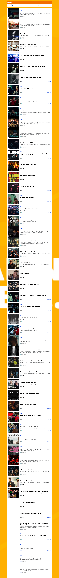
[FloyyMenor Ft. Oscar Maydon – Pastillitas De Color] (13, 373)
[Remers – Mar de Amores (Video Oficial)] (13, 558)
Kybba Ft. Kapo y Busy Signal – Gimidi (28, 175)
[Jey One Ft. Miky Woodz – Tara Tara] (13, 384)
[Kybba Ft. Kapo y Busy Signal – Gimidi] (13, 177)
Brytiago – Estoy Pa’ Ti (25, 273)
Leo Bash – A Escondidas (25, 458)
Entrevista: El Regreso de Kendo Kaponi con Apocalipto (32, 251)
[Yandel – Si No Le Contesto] (13, 101)
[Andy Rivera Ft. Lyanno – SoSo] (13, 90)
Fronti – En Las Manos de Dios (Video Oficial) (29, 317)
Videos (21, 10)
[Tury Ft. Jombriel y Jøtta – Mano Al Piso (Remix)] (13, 417)
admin (23, 26)
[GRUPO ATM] (12, 5)
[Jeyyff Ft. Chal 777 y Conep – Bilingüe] (13, 569)
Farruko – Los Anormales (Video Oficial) (29, 240)
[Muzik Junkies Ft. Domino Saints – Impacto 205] (13, 122)
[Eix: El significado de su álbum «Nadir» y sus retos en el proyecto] (13, 493)
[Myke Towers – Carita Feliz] (13, 231)
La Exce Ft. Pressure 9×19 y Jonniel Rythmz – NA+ (30, 77)
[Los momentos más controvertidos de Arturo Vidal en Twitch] (12, 2)
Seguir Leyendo (49, 16)
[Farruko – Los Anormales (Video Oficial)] (13, 242)
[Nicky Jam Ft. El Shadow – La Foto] (13, 482)
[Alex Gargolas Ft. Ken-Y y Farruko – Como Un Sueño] (13, 362)
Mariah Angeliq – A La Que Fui (26, 339)
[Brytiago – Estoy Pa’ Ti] (13, 275)
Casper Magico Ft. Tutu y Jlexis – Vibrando (29, 208)
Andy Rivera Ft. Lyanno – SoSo (26, 88)
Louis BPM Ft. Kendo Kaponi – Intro (27, 502)
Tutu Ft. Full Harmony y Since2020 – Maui (29, 546)
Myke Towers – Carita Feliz (26, 230)
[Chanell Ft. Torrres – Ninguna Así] (13, 199)
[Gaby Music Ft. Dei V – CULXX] (13, 144)
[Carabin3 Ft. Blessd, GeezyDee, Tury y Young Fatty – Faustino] (13, 537)
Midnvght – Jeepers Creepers (26, 110)
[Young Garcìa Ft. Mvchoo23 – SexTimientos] (13, 428)
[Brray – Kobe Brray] (13, 13)
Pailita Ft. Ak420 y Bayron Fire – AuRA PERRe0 (29, 393)
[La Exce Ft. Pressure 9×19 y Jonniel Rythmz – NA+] (13, 79)
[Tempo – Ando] (13, 35)
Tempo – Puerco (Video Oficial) (27, 328)
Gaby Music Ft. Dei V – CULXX (26, 142)
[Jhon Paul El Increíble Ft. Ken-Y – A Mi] (13, 166)
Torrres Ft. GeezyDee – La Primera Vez (28, 404)
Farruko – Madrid (24, 131)
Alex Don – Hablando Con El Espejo (27, 219)
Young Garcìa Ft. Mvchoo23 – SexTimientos (29, 426)
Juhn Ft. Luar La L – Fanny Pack (26, 469)
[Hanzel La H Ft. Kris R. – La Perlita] (13, 188)
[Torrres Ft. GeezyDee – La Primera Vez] (13, 406)
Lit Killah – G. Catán (24, 448)
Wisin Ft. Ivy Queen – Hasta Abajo (27, 22)
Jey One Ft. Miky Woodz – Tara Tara (28, 382)
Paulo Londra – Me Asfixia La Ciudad (28, 437)
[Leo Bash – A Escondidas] (13, 460)
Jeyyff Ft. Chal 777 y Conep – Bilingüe (28, 568)
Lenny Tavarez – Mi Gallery (26, 262)
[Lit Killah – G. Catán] (13, 449)
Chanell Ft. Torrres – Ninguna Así (27, 197)
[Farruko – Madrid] (13, 133)
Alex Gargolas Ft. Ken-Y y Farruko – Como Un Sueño (31, 360)
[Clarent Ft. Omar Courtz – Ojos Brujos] (13, 46)
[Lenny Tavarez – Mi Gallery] (13, 264)
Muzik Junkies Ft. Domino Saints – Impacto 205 (30, 121)
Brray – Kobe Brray (24, 12)
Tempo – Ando (23, 33)
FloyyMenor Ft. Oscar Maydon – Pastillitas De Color (31, 371)
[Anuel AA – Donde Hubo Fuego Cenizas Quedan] (13, 308)
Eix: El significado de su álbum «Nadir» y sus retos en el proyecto (34, 491)
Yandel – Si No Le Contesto (26, 99)
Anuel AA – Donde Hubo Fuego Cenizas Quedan (30, 306)
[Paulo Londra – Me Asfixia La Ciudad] (13, 439)
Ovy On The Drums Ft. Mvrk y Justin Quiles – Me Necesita (32, 55)
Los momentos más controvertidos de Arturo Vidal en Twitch (21, 2)
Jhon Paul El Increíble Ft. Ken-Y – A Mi (28, 164)
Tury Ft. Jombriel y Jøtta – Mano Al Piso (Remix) (30, 415)
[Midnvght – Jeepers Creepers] (13, 112)
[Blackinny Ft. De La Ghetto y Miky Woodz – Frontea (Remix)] (13, 68)
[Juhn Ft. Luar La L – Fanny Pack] (13, 471)
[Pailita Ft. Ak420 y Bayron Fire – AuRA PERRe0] (13, 395)
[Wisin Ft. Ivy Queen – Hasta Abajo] (13, 24)
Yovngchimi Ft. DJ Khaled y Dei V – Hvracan (29, 284)
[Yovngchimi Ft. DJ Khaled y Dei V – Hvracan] (13, 286)
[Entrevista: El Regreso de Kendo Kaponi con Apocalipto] (13, 253)
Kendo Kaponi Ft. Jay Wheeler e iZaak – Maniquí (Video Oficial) (33, 295)
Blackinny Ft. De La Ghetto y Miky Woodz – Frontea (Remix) (32, 66)
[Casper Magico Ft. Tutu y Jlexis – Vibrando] (13, 210)
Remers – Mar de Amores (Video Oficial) (29, 557)
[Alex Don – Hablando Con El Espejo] (13, 221)
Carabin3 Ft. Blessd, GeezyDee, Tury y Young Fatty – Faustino (33, 535)
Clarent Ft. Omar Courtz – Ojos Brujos (28, 44)
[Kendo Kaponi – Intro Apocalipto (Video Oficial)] (13, 351)
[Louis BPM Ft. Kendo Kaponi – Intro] (13, 504)
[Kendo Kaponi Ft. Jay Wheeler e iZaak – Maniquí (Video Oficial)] (13, 297)
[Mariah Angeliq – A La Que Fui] (13, 340)
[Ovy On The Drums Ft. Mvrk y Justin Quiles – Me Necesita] (13, 57)
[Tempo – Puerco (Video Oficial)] (13, 330)
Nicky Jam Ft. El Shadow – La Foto (27, 480)
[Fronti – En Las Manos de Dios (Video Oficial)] (13, 319)
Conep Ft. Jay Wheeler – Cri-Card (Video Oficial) (30, 513)
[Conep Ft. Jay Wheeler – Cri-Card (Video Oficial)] (13, 515)
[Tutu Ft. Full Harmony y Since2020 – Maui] (13, 548)
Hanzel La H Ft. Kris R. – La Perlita (27, 186)
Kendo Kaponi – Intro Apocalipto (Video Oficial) (30, 349)
